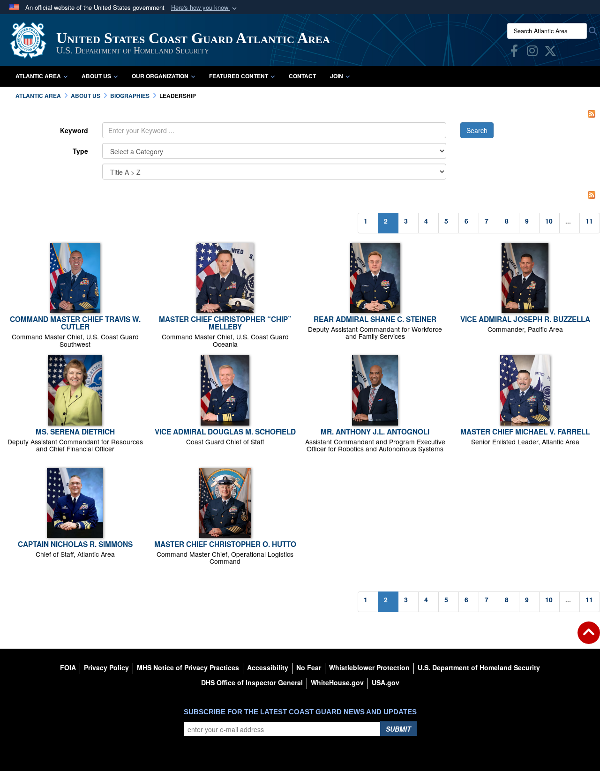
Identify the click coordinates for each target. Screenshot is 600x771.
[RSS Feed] (591, 113)
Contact (302, 76)
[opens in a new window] (514, 52)
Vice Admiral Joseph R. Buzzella (525, 319)
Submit (398, 729)
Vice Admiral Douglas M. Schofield (225, 432)
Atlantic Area (38, 76)
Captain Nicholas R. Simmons (75, 544)
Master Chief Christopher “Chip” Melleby (225, 323)
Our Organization (160, 76)
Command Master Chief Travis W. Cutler (75, 323)
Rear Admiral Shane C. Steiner (375, 319)
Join (336, 76)
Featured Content (238, 76)
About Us (96, 76)
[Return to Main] (589, 638)
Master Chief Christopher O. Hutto (225, 544)
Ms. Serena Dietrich (75, 432)
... (568, 220)
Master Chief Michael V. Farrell (525, 432)
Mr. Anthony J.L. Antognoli (375, 432)
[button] (205, 8)
